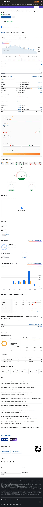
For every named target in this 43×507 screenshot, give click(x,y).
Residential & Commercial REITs (35, 324)
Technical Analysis (6, 159)
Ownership (11, 35)
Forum (23, 32)
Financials (12, 32)
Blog (2, 467)
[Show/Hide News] (25, 37)
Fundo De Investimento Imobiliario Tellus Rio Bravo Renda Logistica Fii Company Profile (20, 317)
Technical (18, 32)
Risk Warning (19, 499)
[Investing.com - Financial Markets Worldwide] (6, 1)
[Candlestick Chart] (2, 37)
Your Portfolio (3, 472)
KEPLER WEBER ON (5, 369)
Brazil (40, 328)
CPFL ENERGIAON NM (24, 369)
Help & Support (25, 472)
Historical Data (16, 35)
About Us (24, 467)
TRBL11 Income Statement (8, 263)
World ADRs (29, 4)
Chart (7, 32)
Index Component (23, 35)
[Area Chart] (4, 37)
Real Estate (39, 326)
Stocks (2, 4)
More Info (17, 26)
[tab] (7, 163)
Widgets (2, 474)
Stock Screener (8, 4)
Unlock (16, 311)
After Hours (19, 4)
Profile (7, 35)
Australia (14, 4)
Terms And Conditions (5, 499)
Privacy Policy (13, 499)
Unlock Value (38, 64)
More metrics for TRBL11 (37, 76)
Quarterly (7, 266)
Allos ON (31, 369)
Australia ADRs (36, 4)
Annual (2, 266)
